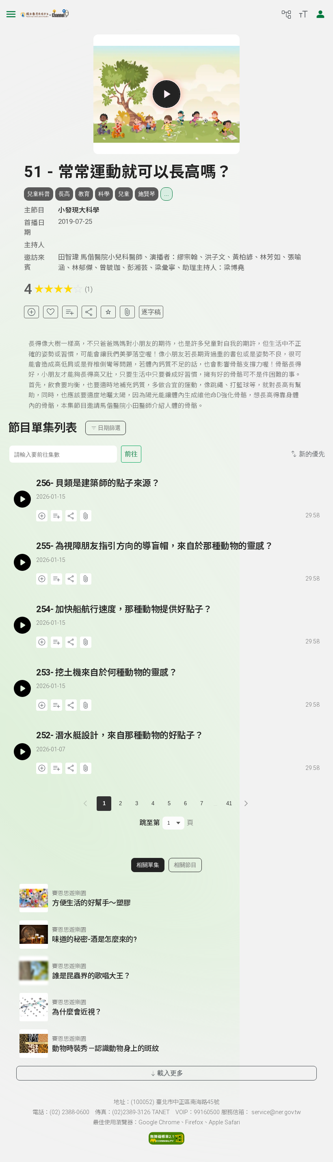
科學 (104, 194)
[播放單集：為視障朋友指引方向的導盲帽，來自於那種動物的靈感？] (22, 562)
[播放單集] (166, 94)
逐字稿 (151, 312)
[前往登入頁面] (320, 14)
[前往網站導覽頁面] (286, 14)
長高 (64, 194)
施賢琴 (146, 194)
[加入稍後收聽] (31, 312)
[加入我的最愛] (50, 312)
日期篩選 (109, 427)
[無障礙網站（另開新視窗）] (166, 1142)
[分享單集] (89, 312)
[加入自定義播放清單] (56, 515)
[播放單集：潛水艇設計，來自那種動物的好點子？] (22, 751)
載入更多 (170, 1073)
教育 (84, 194)
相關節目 (185, 865)
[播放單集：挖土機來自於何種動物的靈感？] (22, 688)
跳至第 (149, 823)
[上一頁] (87, 803)
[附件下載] (127, 312)
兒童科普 (38, 194)
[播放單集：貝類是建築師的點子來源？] (22, 499)
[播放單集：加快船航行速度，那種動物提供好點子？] (22, 625)
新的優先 (312, 453)
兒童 (124, 194)
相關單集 (147, 865)
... (166, 194)
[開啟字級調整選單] (303, 14)
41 (229, 803)
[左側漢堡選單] (11, 14)
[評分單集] (108, 312)
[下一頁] (246, 803)
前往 (131, 453)
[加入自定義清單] (69, 312)
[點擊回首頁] (44, 14)
